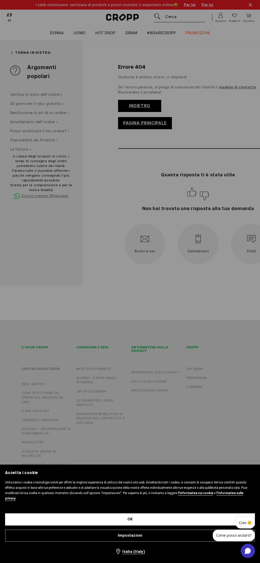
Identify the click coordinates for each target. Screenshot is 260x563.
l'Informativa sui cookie (195, 493)
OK (130, 519)
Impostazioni (130, 535)
